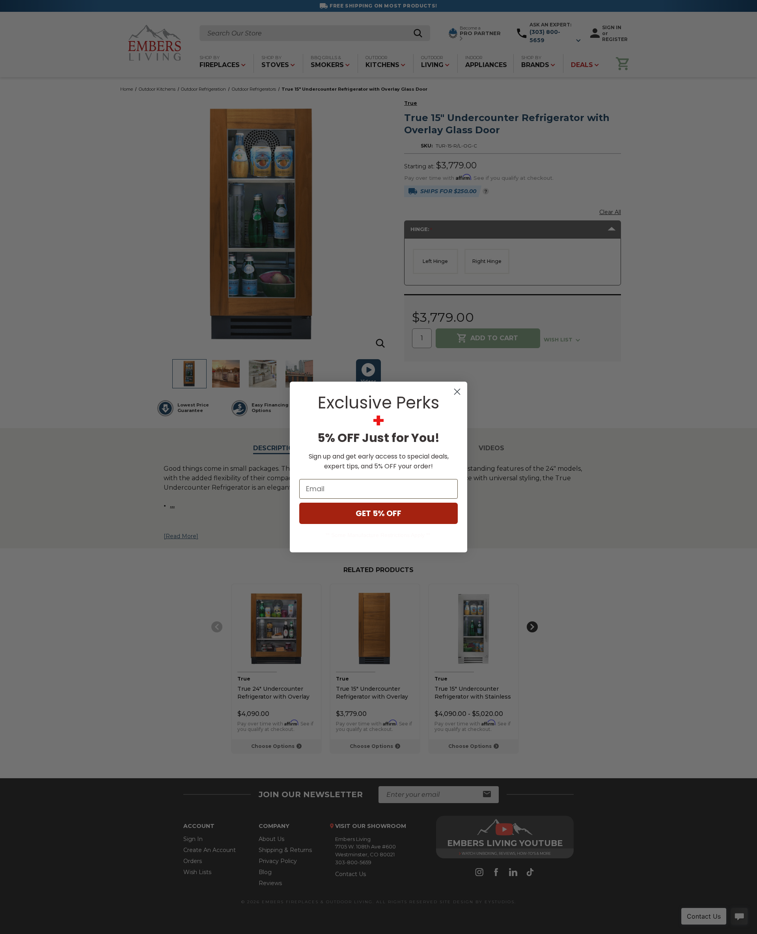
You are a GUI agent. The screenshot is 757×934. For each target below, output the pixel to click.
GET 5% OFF (378, 513)
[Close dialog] (457, 392)
